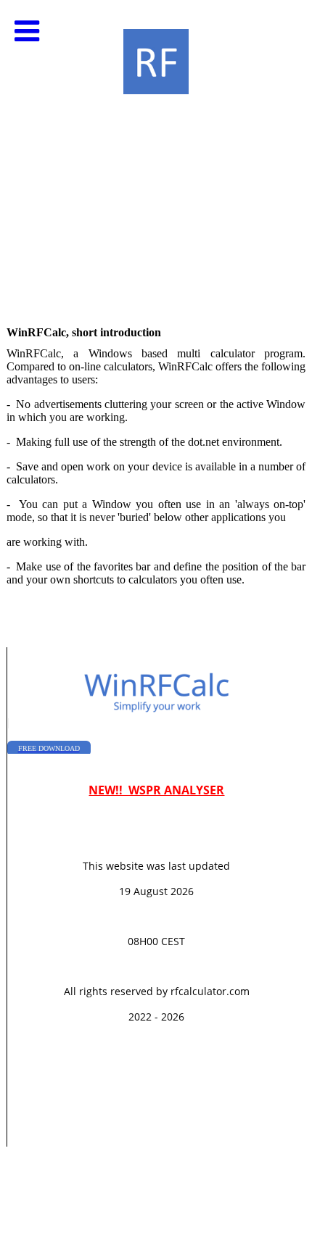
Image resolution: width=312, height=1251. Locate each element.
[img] (156, 145)
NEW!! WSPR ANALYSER (156, 790)
